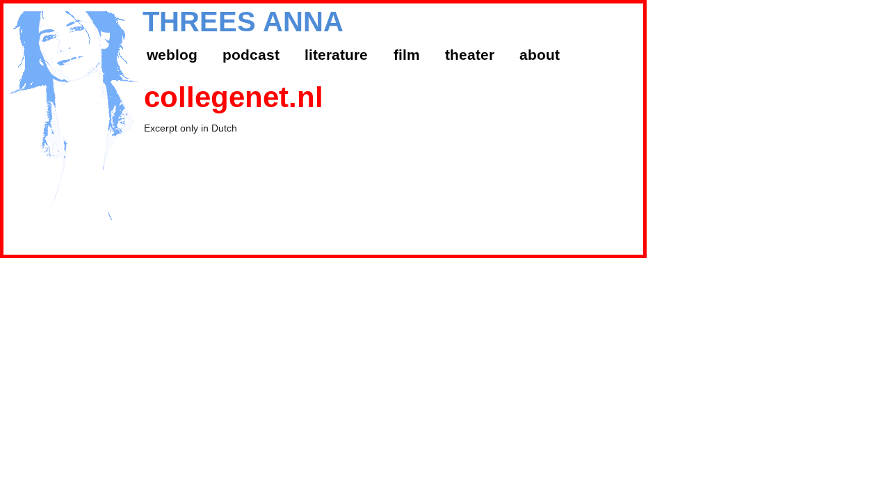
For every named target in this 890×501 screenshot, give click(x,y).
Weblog (172, 55)
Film (407, 55)
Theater (469, 55)
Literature (336, 55)
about (539, 55)
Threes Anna (243, 21)
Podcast (251, 55)
